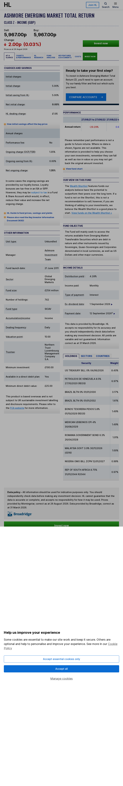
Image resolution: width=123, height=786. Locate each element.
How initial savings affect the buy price (27, 124)
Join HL (92, 5)
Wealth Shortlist (79, 186)
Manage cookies (61, 678)
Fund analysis (51, 56)
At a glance (9, 56)
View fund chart (74, 169)
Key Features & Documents (64, 56)
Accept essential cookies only (61, 659)
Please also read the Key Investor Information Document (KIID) (30, 219)
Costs (78, 57)
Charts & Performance (23, 56)
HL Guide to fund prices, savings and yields (29, 213)
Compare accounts (83, 97)
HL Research (38, 56)
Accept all (61, 668)
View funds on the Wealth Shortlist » (91, 213)
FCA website (17, 408)
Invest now (101, 43)
